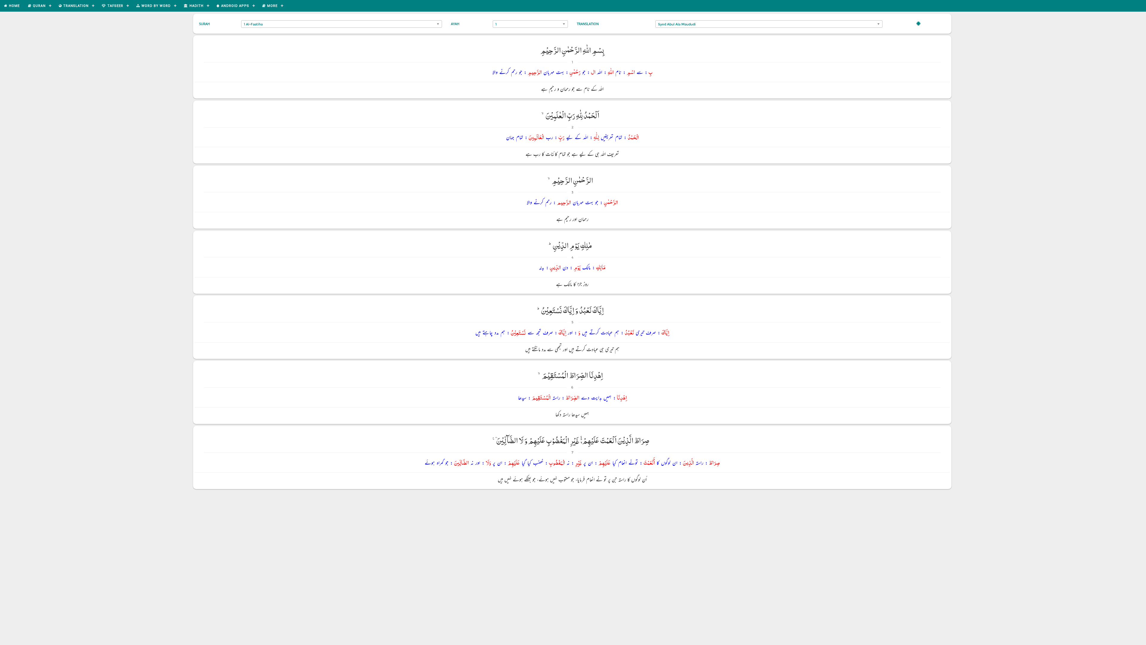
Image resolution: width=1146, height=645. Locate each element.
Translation (588, 24)
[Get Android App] (918, 23)
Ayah (455, 24)
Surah (204, 24)
